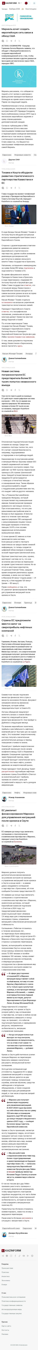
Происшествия (7, 1268)
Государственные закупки (12, 1313)
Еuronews (18, 842)
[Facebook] (15, 41)
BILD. (16, 411)
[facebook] (15, 1256)
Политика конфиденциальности (14, 1301)
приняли (10, 337)
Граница (28, 603)
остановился (7, 302)
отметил (27, 285)
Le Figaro (26, 662)
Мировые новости (22, 155)
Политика (5, 1272)
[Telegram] (11, 41)
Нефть (17, 793)
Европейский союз (11, 1228)
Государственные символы (12, 1305)
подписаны (29, 268)
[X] (19, 41)
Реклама (5, 1334)
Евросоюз (6, 155)
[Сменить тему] (27, 3)
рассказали (26, 1218)
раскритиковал (8, 771)
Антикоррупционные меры (12, 1309)
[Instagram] (3, 41)
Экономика (6, 1280)
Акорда (29, 354)
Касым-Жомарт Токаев (12, 354)
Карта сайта (6, 1326)
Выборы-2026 (14, 9)
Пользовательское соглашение (13, 1297)
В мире (17, 603)
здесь (19, 346)
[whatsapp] (7, 41)
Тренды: (5, 9)
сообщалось (12, 587)
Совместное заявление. (25, 337)
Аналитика (6, 1276)
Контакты (5, 1330)
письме (11, 1172)
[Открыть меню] (34, 3)
